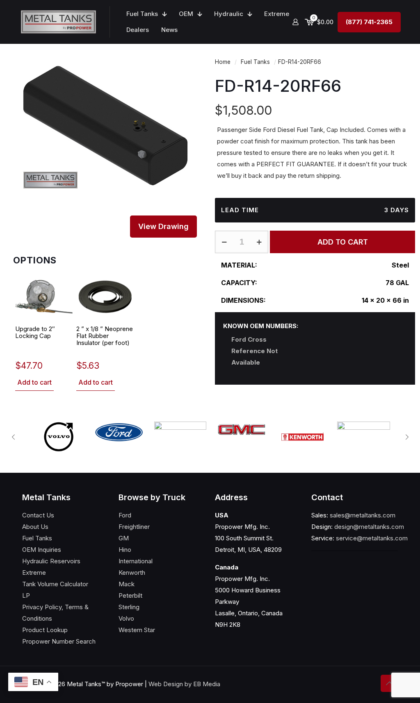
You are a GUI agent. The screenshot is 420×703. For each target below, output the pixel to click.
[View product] (61, 286)
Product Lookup (45, 630)
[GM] (241, 430)
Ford (125, 515)
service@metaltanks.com (372, 538)
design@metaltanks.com (369, 527)
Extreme (34, 572)
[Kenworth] (302, 436)
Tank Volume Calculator (55, 584)
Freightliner (134, 527)
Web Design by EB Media (184, 684)
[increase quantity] (259, 242)
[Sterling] (180, 437)
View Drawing (163, 226)
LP (26, 595)
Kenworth (132, 572)
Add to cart (34, 382)
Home (223, 62)
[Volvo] (58, 437)
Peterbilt (130, 595)
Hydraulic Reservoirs (51, 561)
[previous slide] (13, 437)
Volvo (126, 618)
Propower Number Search (59, 641)
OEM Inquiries (41, 549)
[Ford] (119, 432)
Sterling (129, 607)
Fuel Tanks (255, 62)
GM (124, 538)
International (136, 561)
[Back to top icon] (389, 683)
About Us (35, 527)
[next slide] (407, 437)
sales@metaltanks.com (362, 515)
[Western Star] (363, 433)
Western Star (137, 630)
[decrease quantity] (224, 242)
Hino (125, 549)
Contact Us (38, 515)
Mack (127, 584)
